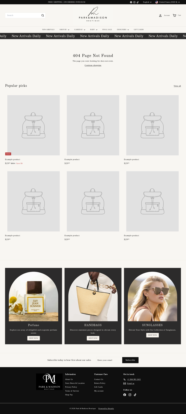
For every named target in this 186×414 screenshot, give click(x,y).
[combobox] (25, 15)
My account (99, 391)
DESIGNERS (122, 29)
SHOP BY (63, 29)
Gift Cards (98, 387)
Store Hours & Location (75, 383)
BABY (92, 29)
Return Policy (99, 383)
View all (177, 86)
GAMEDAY (78, 29)
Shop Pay (69, 395)
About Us (69, 379)
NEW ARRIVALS (48, 29)
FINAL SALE (107, 29)
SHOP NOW (33, 338)
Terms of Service (72, 391)
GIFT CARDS (139, 29)
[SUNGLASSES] (152, 296)
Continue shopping (93, 65)
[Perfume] (33, 296)
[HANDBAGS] (93, 296)
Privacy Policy (71, 387)
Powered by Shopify (106, 408)
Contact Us (98, 379)
